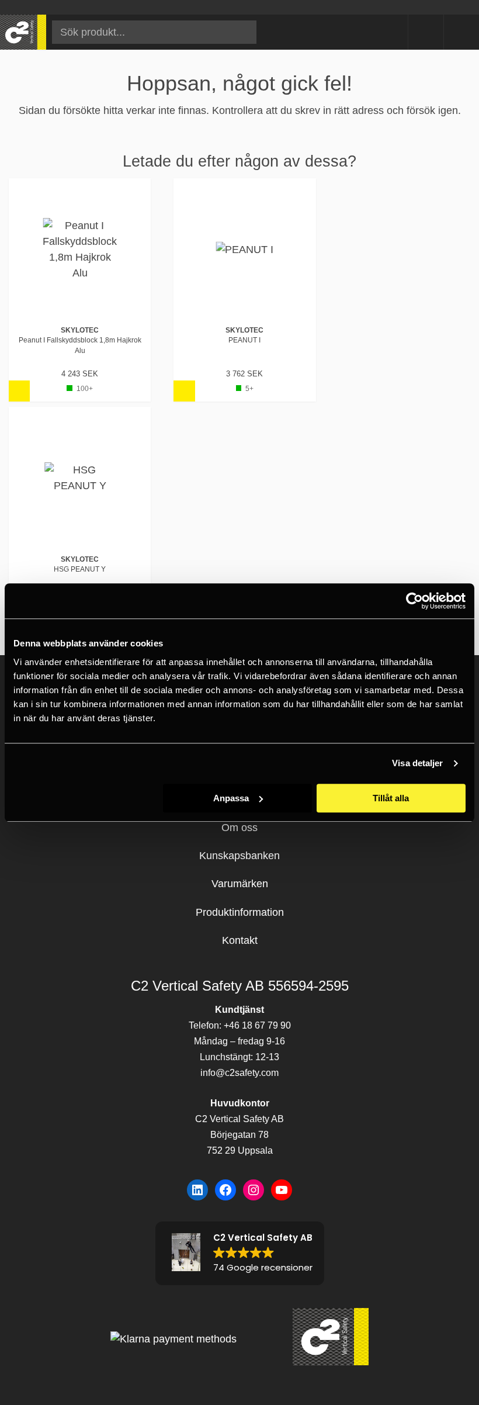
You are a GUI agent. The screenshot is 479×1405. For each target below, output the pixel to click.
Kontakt (240, 940)
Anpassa (231, 798)
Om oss (239, 827)
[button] (239, 1253)
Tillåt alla (391, 798)
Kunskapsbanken (239, 855)
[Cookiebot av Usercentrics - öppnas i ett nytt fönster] (414, 601)
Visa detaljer (417, 763)
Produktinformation (240, 912)
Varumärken (239, 884)
